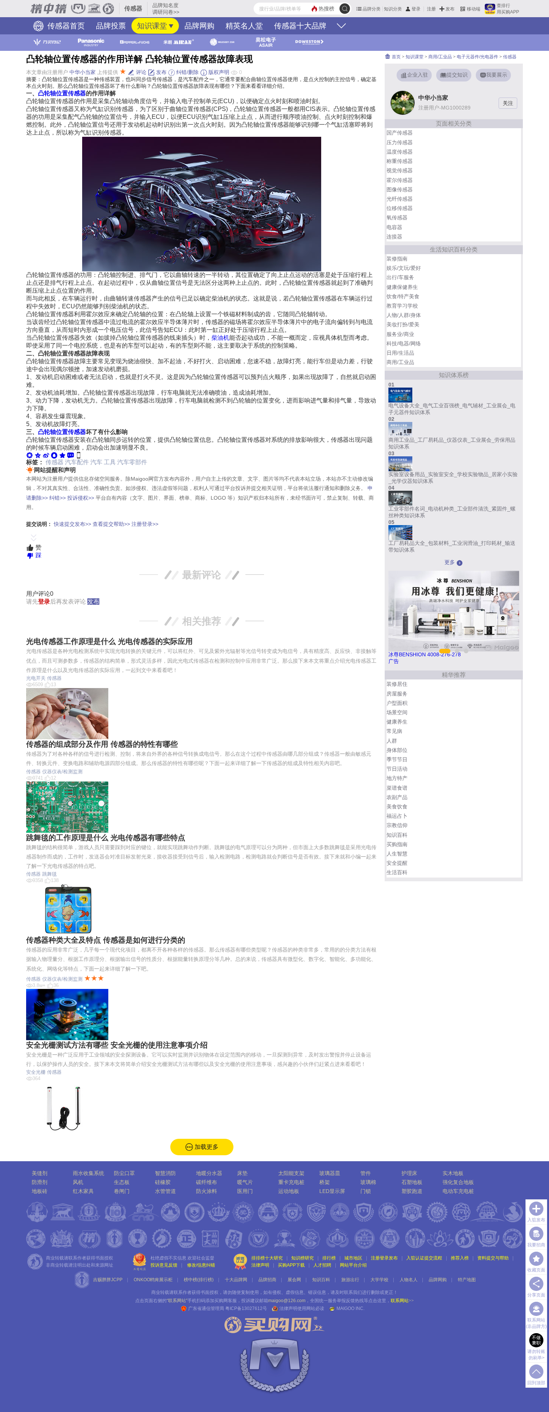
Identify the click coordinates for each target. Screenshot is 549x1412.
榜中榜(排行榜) (199, 1279)
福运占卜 (397, 816)
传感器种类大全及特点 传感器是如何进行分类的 (105, 940)
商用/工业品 (440, 56)
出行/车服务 (400, 277)
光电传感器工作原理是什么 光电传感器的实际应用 (109, 641)
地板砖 (39, 1191)
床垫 (242, 1173)
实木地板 (453, 1173)
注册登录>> (144, 524)
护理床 (409, 1173)
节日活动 (397, 769)
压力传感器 (400, 142)
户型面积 (397, 703)
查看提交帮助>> (111, 524)
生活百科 (397, 872)
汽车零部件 (132, 462)
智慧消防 (165, 1173)
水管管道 (165, 1191)
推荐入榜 (460, 1258)
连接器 (394, 237)
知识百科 (397, 835)
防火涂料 (206, 1191)
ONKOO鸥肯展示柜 (153, 1279)
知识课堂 (152, 26)
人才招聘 (322, 1265)
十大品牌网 (236, 1279)
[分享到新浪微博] (46, 455)
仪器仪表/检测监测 (62, 771)
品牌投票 (111, 26)
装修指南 (397, 259)
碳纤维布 (206, 1182)
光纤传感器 (400, 199)
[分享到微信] (29, 455)
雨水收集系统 (88, 1173)
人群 (392, 741)
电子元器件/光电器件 (477, 56)
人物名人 (409, 1279)
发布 (450, 9)
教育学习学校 (402, 306)
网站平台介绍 (353, 1265)
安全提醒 (397, 863)
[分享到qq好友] (54, 455)
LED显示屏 (332, 1191)
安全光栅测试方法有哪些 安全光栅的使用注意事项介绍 (117, 1045)
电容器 (394, 227)
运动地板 (288, 1191)
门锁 (365, 1191)
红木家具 (83, 1191)
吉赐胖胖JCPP (107, 1279)
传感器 (54, 462)
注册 (431, 9)
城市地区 (353, 1258)
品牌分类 (372, 9)
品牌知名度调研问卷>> (165, 8)
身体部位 (397, 750)
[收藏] (62, 455)
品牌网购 (199, 26)
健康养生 (397, 722)
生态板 (122, 1182)
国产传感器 (400, 133)
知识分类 (393, 9)
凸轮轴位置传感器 (62, 93)
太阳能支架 (291, 1173)
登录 (416, 9)
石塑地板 (411, 1182)
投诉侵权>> (80, 498)
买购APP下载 (291, 1265)
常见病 (394, 731)
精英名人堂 (244, 26)
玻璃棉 (368, 1182)
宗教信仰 (397, 825)
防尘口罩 (124, 1173)
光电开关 (36, 678)
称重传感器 (400, 161)
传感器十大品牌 (300, 26)
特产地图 (467, 1279)
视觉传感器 (400, 170)
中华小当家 (82, 72)
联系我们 (353, 1292)
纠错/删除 (187, 72)
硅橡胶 (163, 1182)
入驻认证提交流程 (424, 1258)
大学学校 (379, 1279)
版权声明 (218, 72)
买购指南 (397, 844)
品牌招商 (267, 1279)
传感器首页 (65, 26)
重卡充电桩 (291, 1182)
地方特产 (397, 778)
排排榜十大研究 (267, 1258)
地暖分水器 (209, 1173)
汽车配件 (77, 462)
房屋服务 (397, 694)
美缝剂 (39, 1173)
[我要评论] (70, 455)
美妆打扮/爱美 (403, 324)
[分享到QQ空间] (37, 455)
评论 (140, 72)
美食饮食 (397, 807)
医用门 (245, 1191)
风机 (78, 1182)
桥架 (324, 1182)
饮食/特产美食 (403, 296)
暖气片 (245, 1182)
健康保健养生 (402, 287)
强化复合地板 (458, 1182)
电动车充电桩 (458, 1191)
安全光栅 (36, 1072)
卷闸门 (122, 1191)
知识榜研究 (302, 1258)
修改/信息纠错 (201, 1265)
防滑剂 (39, 1182)
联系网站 (402, 1300)
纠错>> (57, 498)
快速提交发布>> (72, 524)
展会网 (294, 1279)
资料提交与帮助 (493, 1258)
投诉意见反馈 (164, 1265)
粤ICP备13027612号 (246, 1308)
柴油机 (220, 337)
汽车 (96, 462)
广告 (393, 661)
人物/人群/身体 (404, 315)
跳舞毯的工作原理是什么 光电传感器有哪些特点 (105, 837)
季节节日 (397, 759)
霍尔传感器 (400, 180)
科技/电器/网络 (404, 343)
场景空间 (397, 712)
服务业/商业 (400, 334)
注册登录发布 (384, 1258)
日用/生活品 (400, 353)
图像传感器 (400, 189)
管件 (365, 1173)
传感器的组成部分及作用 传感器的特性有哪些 (102, 744)
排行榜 (329, 1258)
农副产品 (397, 797)
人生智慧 (397, 854)
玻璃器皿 (329, 1173)
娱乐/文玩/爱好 (404, 268)
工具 (110, 462)
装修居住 (397, 684)
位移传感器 (400, 208)
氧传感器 (397, 218)
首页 (396, 56)
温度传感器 (400, 152)
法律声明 (260, 1265)
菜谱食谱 (397, 788)
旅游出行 (350, 1279)
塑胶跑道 (411, 1191)
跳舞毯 (49, 874)
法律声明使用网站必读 (301, 1308)
